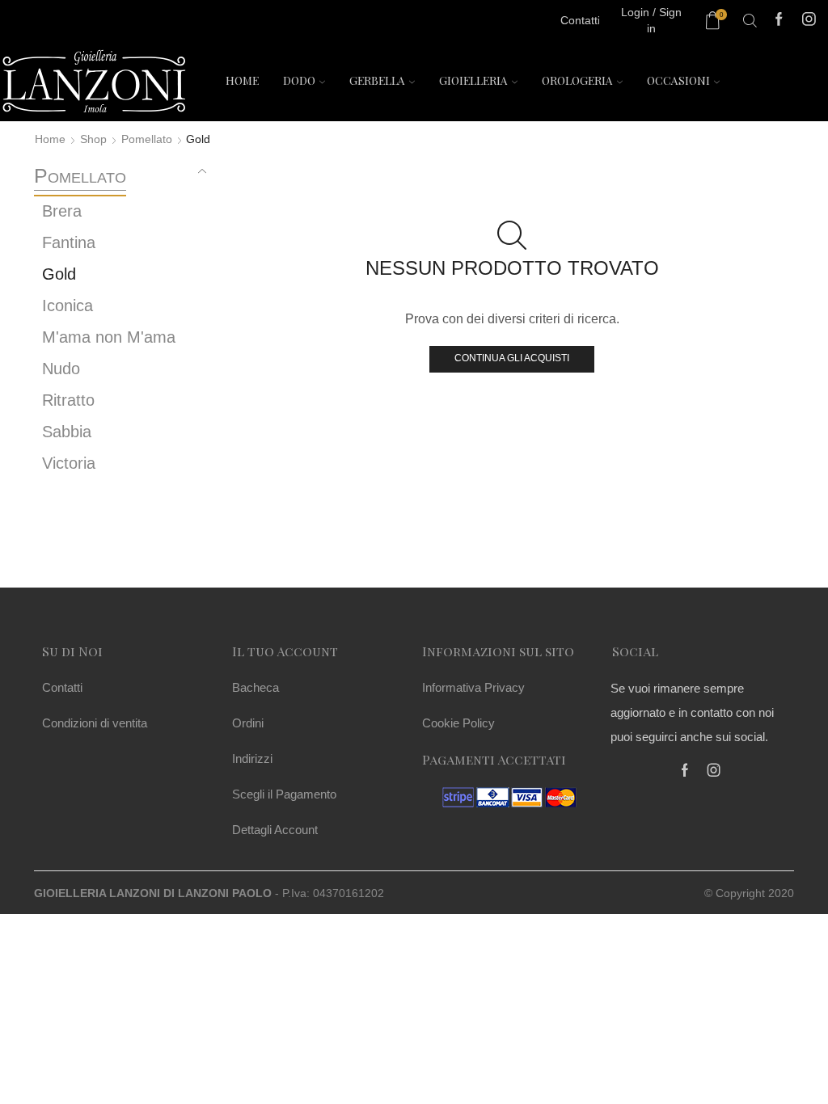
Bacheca (255, 687)
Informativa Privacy (473, 687)
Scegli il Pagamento (284, 794)
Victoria (68, 463)
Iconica (67, 305)
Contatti (62, 687)
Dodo (299, 80)
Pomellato (146, 139)
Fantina (68, 242)
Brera (62, 211)
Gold (59, 274)
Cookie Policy (458, 723)
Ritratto (68, 400)
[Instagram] (809, 20)
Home (242, 80)
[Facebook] (779, 20)
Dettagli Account (275, 829)
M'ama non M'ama (108, 337)
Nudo (61, 368)
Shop (93, 139)
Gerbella (377, 80)
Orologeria (577, 80)
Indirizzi (252, 758)
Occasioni (678, 80)
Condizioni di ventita (94, 723)
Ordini (248, 723)
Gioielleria (473, 80)
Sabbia (66, 431)
